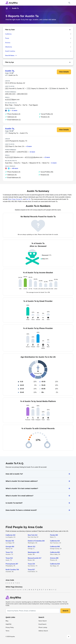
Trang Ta (24, 163)
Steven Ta (45, 163)
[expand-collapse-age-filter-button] (42, 62)
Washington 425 (33, 552)
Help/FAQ (8, 624)
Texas (7, 38)
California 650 (55, 552)
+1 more (14, 110)
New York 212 (32, 535)
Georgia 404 (10, 546)
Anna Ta (17, 163)
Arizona (7, 42)
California (8, 34)
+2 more (32, 152)
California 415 (55, 541)
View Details (64, 72)
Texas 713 (9, 552)
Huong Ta (17, 105)
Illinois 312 (31, 546)
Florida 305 (54, 535)
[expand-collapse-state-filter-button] (43, 30)
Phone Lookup (43, 627)
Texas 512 (9, 558)
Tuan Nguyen (33, 105)
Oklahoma (8, 47)
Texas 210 (31, 564)
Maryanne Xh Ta (34, 163)
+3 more (29, 146)
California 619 (55, 564)
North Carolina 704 (12, 569)
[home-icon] (7, 8)
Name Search (43, 621)
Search (65, 611)
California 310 (10, 535)
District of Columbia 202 (36, 541)
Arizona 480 (54, 558)
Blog (7, 621)
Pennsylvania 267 (12, 564)
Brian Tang (8, 105)
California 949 (55, 546)
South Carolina (10, 51)
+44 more (15, 168)
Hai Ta (25, 105)
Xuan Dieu (8, 163)
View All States (9, 55)
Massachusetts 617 (34, 558)
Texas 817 (31, 569)
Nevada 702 (10, 541)
